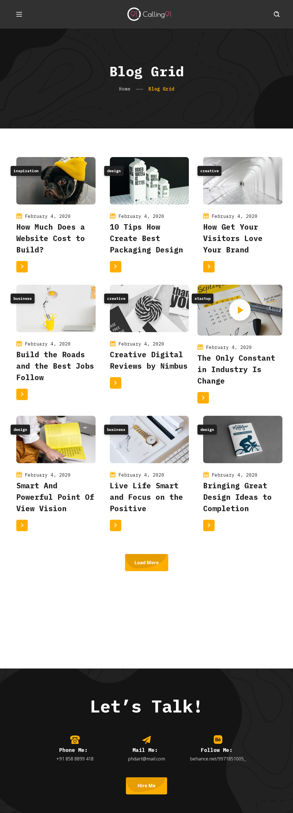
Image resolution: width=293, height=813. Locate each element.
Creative (209, 170)
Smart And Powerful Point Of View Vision (55, 497)
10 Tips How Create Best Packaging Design (146, 238)
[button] (276, 14)
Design (114, 170)
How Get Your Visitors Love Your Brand (233, 238)
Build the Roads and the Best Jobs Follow (55, 366)
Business (22, 298)
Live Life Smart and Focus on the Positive (146, 497)
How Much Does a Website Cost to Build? (50, 238)
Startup (203, 298)
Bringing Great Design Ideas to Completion (237, 497)
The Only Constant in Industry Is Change (236, 369)
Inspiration (26, 170)
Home (124, 89)
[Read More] (22, 266)
